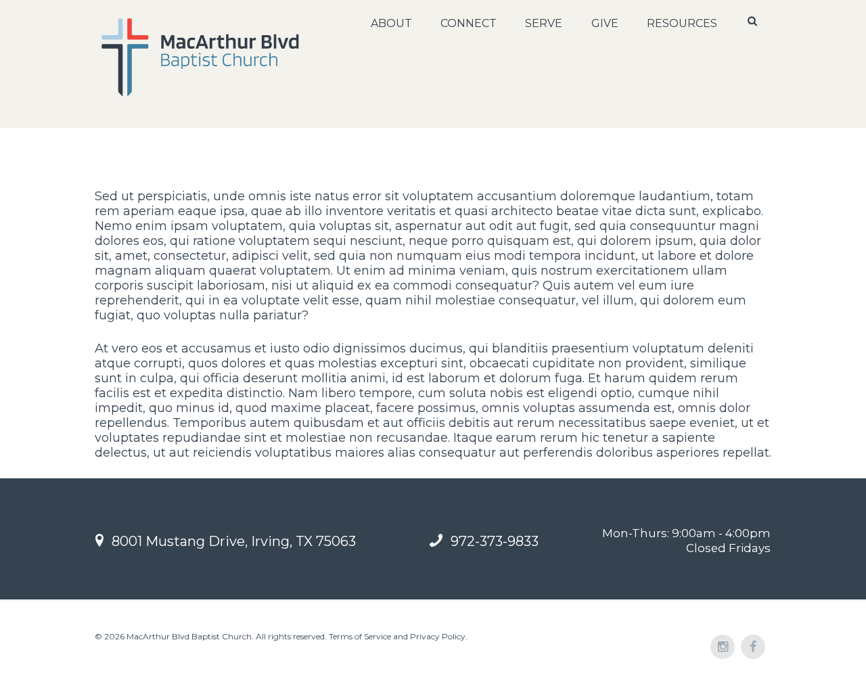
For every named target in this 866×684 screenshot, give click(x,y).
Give (604, 23)
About (391, 23)
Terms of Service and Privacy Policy (397, 636)
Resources (682, 23)
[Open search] (754, 20)
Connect (468, 23)
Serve (543, 23)
